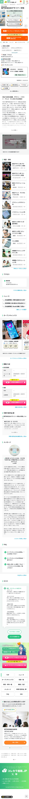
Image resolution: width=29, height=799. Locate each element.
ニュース (11, 42)
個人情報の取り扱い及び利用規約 (11, 779)
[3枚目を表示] (12, 747)
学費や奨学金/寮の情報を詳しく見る (17, 436)
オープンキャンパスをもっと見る (18, 358)
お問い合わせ (16, 781)
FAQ (7, 694)
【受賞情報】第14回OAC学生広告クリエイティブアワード (15, 303)
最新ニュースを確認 (21, 309)
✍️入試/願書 (5, 88)
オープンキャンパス (7, 680)
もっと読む (14, 432)
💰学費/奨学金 (14, 85)
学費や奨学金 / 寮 (21, 689)
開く (14, 759)
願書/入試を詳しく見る (20, 407)
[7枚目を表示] (17, 747)
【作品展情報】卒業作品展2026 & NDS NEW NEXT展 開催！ (15, 300)
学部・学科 (5, 42)
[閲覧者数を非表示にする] (11, 797)
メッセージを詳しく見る (20, 538)
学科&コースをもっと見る (20, 268)
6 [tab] (17, 27)
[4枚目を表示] (13, 747)
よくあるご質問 (6, 781)
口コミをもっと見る (14, 631)
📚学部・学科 (5, 85)
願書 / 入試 (21, 684)
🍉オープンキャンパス (20, 42)
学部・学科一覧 (7, 684)
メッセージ (7, 689)
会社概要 (24, 781)
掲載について (6, 783)
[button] (1, 42)
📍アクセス (23, 85)
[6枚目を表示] (16, 747)
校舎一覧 (21, 680)
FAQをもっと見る (21, 575)
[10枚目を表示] (21, 747)
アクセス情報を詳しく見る (19, 290)
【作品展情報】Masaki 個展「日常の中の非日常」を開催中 (15, 306)
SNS (21, 694)
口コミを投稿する (14, 636)
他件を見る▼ (14, 52)
